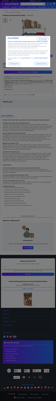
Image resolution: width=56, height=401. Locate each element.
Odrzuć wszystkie (43, 39)
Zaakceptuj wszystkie (41, 63)
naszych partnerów (25, 58)
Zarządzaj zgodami (14, 63)
